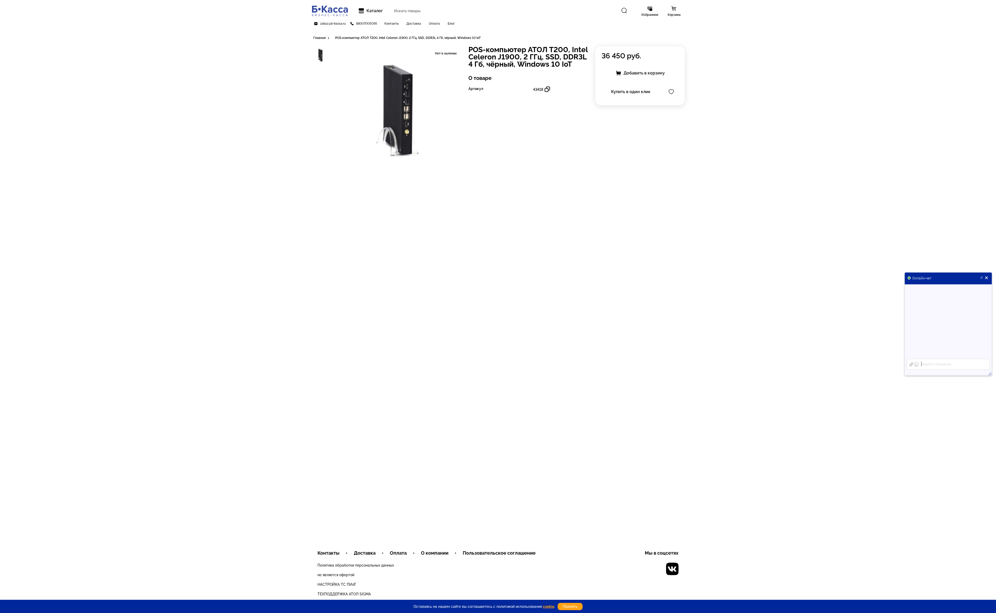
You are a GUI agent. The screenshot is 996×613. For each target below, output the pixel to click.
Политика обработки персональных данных (355, 565)
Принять (570, 606)
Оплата (434, 23)
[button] (321, 38)
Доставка (413, 23)
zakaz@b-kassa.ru (333, 23)
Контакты (391, 23)
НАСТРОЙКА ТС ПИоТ (336, 584)
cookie (548, 606)
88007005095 (366, 23)
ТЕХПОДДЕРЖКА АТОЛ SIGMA (344, 594)
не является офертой (335, 575)
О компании (434, 553)
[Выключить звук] (982, 278)
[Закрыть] (986, 278)
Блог (451, 23)
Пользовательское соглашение (499, 553)
